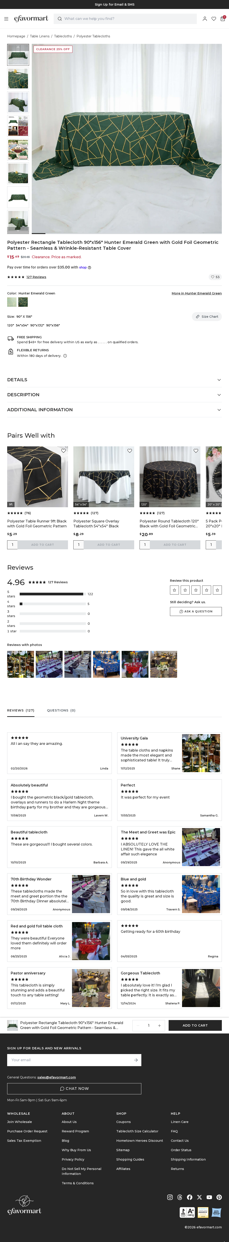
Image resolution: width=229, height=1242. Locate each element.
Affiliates (123, 1169)
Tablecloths (63, 36)
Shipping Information (188, 1159)
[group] (18, 55)
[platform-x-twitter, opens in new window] (199, 1197)
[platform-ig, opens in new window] (170, 1197)
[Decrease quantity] (138, 1025)
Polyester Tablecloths (93, 36)
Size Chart (210, 317)
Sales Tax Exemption (24, 1141)
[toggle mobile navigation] (6, 18)
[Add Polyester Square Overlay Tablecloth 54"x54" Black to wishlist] (129, 451)
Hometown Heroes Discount (139, 1141)
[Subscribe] (136, 1060)
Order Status (181, 1150)
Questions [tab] (61, 710)
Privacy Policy (73, 1159)
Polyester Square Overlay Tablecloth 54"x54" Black (96, 523)
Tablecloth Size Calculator (137, 1131)
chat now (77, 1088)
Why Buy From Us (76, 1150)
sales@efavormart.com (56, 1077)
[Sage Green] (12, 302)
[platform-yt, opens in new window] (209, 1197)
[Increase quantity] (159, 1025)
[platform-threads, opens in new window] (179, 1197)
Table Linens (39, 36)
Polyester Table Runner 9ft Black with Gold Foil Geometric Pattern (37, 523)
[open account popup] (205, 18)
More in (197, 293)
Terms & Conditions (78, 1183)
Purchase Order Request (27, 1131)
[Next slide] (18, 230)
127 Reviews (36, 277)
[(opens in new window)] (187, 1212)
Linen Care (180, 1122)
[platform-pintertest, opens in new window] (219, 1197)
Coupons (123, 1122)
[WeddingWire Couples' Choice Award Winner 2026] (203, 1212)
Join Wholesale (19, 1122)
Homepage (16, 36)
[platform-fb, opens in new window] (189, 1197)
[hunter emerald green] (23, 302)
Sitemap (123, 1150)
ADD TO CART (42, 544)
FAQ (174, 1131)
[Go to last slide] (18, 47)
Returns (177, 1169)
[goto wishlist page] (213, 18)
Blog (65, 1141)
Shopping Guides (130, 1159)
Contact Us (180, 1141)
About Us (69, 1122)
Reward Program (75, 1131)
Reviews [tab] (20, 710)
